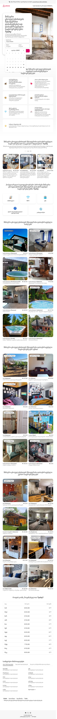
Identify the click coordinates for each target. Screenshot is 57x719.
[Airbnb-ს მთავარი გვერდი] (6, 6)
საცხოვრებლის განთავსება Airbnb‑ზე (42, 6)
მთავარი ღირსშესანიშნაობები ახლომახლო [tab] (40, 664)
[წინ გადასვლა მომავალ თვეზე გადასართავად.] (23, 50)
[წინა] (25, 151)
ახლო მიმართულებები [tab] (8, 664)
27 (15, 67)
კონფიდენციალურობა (25, 716)
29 (20, 67)
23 (23, 64)
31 (7, 70)
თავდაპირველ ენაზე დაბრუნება (39, 1)
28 (18, 67)
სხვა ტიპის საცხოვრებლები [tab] (21, 664)
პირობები (34, 716)
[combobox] (17, 41)
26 (12, 67)
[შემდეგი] (30, 151)
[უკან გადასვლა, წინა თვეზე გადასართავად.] (7, 50)
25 (10, 67)
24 (7, 67)
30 (23, 67)
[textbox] (11, 46)
